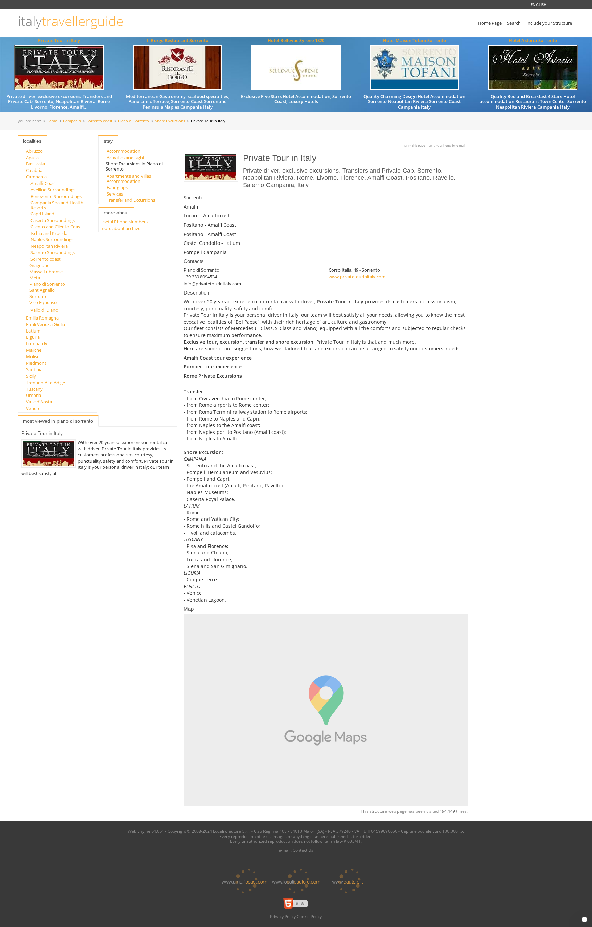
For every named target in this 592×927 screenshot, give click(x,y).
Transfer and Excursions (131, 200)
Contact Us (303, 850)
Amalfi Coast (43, 183)
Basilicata (35, 163)
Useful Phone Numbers (124, 221)
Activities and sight (126, 157)
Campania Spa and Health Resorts (56, 205)
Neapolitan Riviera (49, 245)
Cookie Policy (309, 916)
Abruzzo (34, 151)
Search (514, 23)
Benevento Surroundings (56, 196)
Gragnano (39, 265)
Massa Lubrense (46, 271)
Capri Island (42, 213)
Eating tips (117, 187)
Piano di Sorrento (133, 121)
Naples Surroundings (51, 239)
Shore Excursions (170, 121)
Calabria (34, 170)
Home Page (490, 23)
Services (115, 193)
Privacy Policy (283, 916)
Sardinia (34, 369)
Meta (34, 277)
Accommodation (123, 151)
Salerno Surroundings (52, 252)
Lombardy (36, 343)
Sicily (31, 376)
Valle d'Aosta (39, 401)
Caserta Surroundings (52, 220)
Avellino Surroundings (52, 189)
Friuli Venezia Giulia (45, 324)
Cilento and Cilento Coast (56, 226)
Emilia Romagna (42, 317)
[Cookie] (584, 919)
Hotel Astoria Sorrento (533, 40)
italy (70, 21)
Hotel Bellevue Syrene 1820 (296, 40)
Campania (72, 121)
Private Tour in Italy (59, 40)
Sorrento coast (99, 121)
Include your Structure (549, 23)
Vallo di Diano (44, 310)
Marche (33, 350)
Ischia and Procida (48, 233)
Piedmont (36, 363)
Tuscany (34, 389)
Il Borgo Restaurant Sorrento (177, 40)
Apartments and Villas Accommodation (129, 178)
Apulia (32, 157)
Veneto (33, 408)
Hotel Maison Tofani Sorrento (414, 40)
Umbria (33, 395)
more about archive (120, 228)
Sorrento (38, 296)
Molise (32, 356)
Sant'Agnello (42, 290)
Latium (33, 330)
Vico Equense (43, 302)
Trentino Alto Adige (45, 382)
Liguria (33, 337)
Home (52, 121)
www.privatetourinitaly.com (357, 277)
